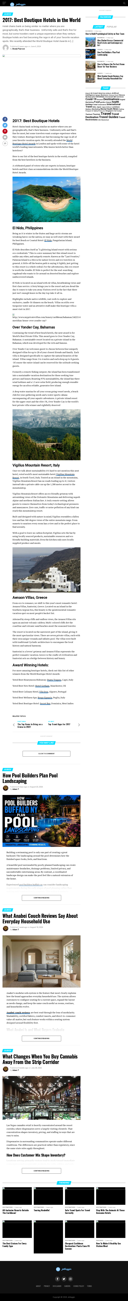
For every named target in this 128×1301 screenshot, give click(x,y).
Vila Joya (43, 691)
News (115, 109)
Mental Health (106, 109)
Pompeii (88, 111)
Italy (94, 107)
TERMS (89, 1286)
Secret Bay (45, 703)
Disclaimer (57, 1286)
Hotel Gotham (42, 685)
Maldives (88, 109)
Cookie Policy (78, 1286)
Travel (106, 113)
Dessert (100, 99)
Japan (98, 107)
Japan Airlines (106, 107)
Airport (88, 93)
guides (103, 102)
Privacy (47, 1286)
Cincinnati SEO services (114, 97)
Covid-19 (91, 99)
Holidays (89, 104)
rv (92, 111)
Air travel (94, 93)
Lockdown (116, 107)
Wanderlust (105, 120)
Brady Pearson (18, 49)
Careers (67, 1286)
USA (99, 120)
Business (104, 95)
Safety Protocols (99, 111)
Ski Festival (118, 111)
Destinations (112, 99)
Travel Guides (108, 117)
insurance (102, 104)
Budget (98, 95)
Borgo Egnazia (45, 697)
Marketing (96, 109)
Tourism (96, 114)
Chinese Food (113, 95)
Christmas (100, 97)
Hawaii (109, 102)
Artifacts (108, 93)
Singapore (109, 111)
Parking (121, 109)
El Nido (48, 240)
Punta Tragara (54, 679)
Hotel (95, 104)
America (101, 93)
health (115, 101)
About (38, 1286)
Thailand (89, 114)
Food (97, 102)
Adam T (15, 789)
